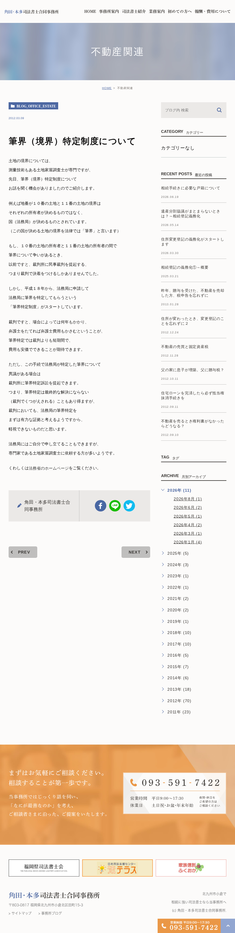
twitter (129, 505)
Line (115, 505)
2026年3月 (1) (188, 533)
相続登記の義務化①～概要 (185, 267)
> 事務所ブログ (50, 913)
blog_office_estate (36, 106)
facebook (100, 505)
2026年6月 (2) (188, 507)
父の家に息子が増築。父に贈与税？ (192, 370)
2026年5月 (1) (188, 516)
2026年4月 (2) (188, 524)
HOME (107, 88)
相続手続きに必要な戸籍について (190, 188)
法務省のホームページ (49, 468)
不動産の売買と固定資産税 (185, 347)
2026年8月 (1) (188, 499)
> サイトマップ (20, 913)
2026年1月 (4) (188, 542)
